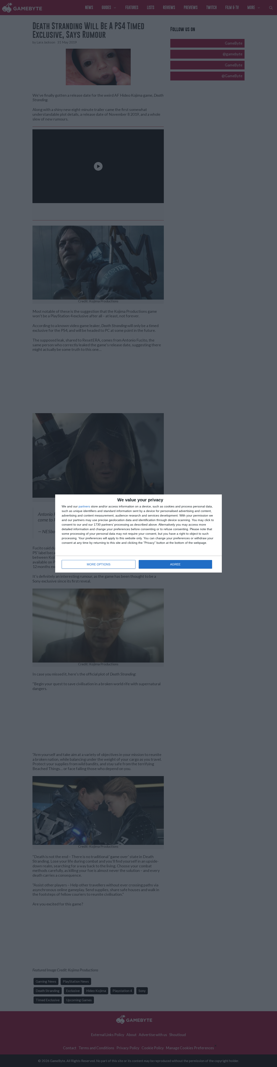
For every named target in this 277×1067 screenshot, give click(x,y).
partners (84, 506)
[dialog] (138, 533)
